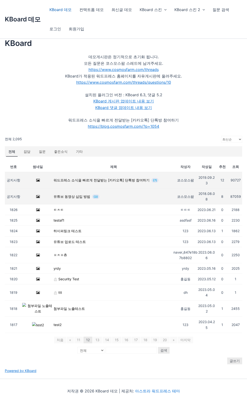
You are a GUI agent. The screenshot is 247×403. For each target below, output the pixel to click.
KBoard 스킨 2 (187, 9)
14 (107, 340)
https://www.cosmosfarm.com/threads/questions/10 (123, 82)
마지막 (185, 340)
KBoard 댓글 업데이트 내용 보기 (123, 107)
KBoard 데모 (23, 19)
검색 (163, 350)
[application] (164, 9)
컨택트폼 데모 (91, 9)
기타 (79, 151)
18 (145, 340)
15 (117, 340)
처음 (60, 340)
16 (126, 340)
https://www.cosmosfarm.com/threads (124, 69)
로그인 (55, 28)
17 (136, 340)
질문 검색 (221, 9)
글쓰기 (235, 361)
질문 (42, 151)
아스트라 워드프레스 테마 (157, 391)
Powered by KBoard (20, 371)
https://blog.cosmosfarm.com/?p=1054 (123, 126)
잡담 (27, 151)
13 (97, 340)
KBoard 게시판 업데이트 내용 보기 (123, 101)
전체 (11, 151)
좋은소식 (61, 151)
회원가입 (76, 28)
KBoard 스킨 (151, 9)
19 (155, 340)
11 (78, 340)
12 (88, 340)
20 (165, 340)
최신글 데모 (121, 9)
